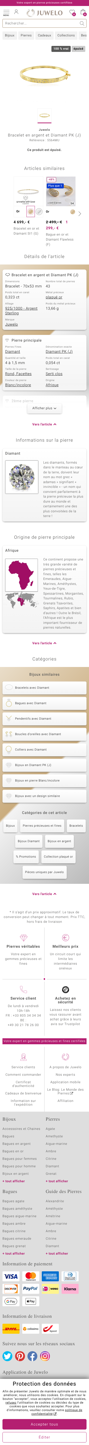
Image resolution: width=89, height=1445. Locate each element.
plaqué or (54, 297)
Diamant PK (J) (59, 352)
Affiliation (66, 1101)
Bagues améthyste (17, 1208)
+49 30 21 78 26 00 (23, 1025)
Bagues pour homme (19, 1166)
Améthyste (54, 1208)
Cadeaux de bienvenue (23, 1093)
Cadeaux (44, 35)
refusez (10, 1403)
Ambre (51, 1151)
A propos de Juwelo (65, 1067)
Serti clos (54, 374)
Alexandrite (55, 1201)
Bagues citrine (14, 1231)
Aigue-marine (56, 1144)
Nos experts (65, 1074)
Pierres (26, 35)
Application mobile (65, 1082)
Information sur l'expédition (23, 1103)
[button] (6, 12)
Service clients (23, 1067)
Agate (50, 1129)
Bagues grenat (14, 1246)
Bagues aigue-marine (19, 1216)
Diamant (12, 352)
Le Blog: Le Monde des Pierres (65, 1091)
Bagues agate (13, 1201)
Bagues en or (13, 1151)
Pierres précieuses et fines (42, 826)
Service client (23, 998)
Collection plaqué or (58, 857)
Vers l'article (42, 424)
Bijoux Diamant (29, 841)
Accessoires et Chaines (21, 1129)
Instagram (45, 1356)
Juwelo (11, 324)
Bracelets (76, 826)
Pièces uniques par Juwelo (44, 872)
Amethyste (54, 1136)
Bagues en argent (16, 1144)
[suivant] (79, 213)
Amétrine (53, 1216)
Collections (66, 35)
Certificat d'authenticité (23, 1084)
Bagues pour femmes (19, 1159)
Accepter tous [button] (44, 1424)
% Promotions (26, 857)
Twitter (7, 1356)
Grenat (51, 1174)
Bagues (8, 1136)
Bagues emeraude (16, 1238)
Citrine (51, 1159)
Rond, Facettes (18, 374)
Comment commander (23, 1074)
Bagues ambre (14, 1223)
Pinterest (20, 1356)
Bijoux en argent (59, 841)
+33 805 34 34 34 (27, 1015)
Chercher (82, 23)
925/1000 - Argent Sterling (21, 311)
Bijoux (10, 35)
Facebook (32, 1356)
